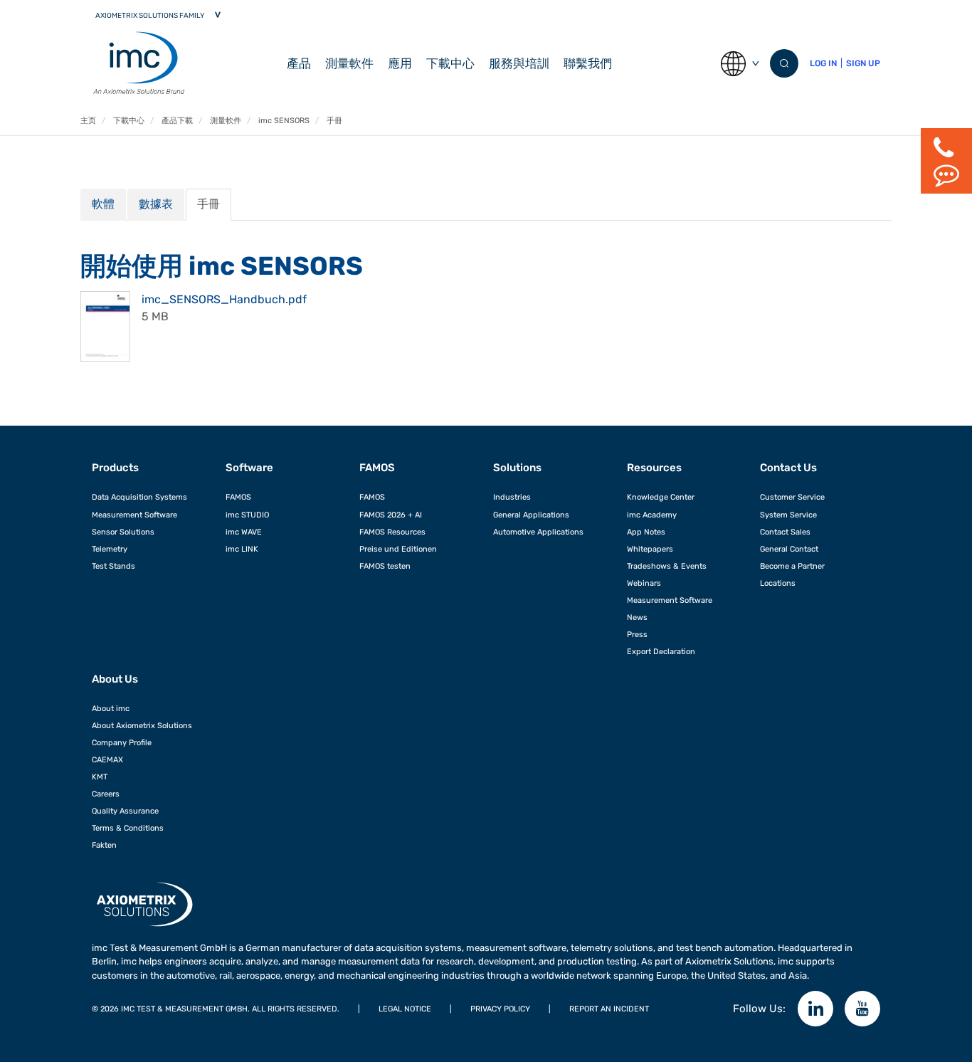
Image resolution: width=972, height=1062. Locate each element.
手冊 (208, 204)
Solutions (517, 467)
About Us (115, 679)
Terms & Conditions (128, 828)
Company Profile (122, 742)
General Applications (531, 515)
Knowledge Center (660, 497)
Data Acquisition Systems (139, 497)
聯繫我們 (588, 63)
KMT (99, 777)
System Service (788, 515)
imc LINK (242, 549)
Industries (512, 497)
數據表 (156, 204)
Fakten (104, 845)
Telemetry (109, 549)
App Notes (646, 532)
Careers (106, 794)
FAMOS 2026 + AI (390, 515)
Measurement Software (134, 515)
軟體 (103, 204)
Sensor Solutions (123, 532)
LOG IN (823, 63)
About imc (111, 708)
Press (637, 634)
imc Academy (652, 515)
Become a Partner (792, 566)
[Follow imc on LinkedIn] (815, 1008)
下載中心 (450, 63)
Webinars (644, 583)
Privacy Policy (500, 1009)
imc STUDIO (247, 515)
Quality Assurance (125, 811)
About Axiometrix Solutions (142, 725)
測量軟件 (349, 63)
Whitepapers (650, 549)
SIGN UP (863, 63)
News (637, 617)
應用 (400, 63)
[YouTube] (862, 1008)
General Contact (789, 549)
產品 (299, 63)
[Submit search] (784, 63)
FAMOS (238, 497)
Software (249, 467)
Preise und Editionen (398, 549)
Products (115, 467)
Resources (654, 467)
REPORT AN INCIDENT (609, 1009)
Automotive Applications (538, 532)
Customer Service (792, 497)
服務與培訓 (519, 63)
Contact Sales (785, 532)
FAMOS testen (385, 566)
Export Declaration (661, 651)
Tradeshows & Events (667, 566)
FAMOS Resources (392, 532)
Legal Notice (405, 1009)
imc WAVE (244, 532)
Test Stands (113, 566)
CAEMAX (107, 759)
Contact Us (788, 467)
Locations (778, 583)
